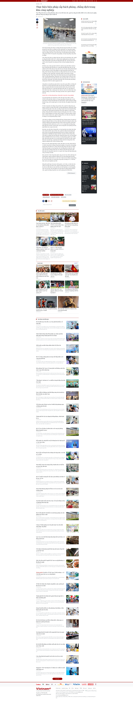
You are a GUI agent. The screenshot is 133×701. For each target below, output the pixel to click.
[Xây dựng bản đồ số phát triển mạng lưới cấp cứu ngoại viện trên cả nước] (72, 635)
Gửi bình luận (72, 205)
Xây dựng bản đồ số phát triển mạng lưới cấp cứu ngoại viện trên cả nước (50, 633)
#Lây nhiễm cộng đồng (55, 197)
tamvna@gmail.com (79, 692)
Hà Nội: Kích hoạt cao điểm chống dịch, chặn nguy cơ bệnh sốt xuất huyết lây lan (49, 620)
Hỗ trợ (73, 688)
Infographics (86, 82)
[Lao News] (52, 684)
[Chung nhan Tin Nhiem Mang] (91, 690)
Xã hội (37, 4)
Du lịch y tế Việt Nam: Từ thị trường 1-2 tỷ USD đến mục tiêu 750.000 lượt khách (50, 573)
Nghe (85, 171)
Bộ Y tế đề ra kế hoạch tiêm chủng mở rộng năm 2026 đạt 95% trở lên (50, 453)
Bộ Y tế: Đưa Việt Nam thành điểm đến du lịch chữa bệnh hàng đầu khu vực (89, 39)
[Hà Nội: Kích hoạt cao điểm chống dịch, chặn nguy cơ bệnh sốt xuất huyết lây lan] (72, 623)
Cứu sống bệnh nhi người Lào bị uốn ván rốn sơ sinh (49, 656)
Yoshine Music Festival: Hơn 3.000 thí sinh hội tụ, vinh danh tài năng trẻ (88, 122)
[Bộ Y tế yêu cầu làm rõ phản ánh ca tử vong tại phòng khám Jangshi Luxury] (72, 432)
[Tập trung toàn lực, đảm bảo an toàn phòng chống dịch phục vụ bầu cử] (43, 217)
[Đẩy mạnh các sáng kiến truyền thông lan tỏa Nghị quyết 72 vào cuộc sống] (72, 444)
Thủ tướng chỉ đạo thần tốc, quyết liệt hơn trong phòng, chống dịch (71, 224)
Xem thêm (57, 678)
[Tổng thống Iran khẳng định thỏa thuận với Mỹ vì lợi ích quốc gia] (93, 177)
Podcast (86, 163)
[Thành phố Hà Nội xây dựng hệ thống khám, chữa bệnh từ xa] (72, 420)
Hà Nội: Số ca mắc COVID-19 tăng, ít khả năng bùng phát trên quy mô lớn (89, 34)
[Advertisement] (59, 183)
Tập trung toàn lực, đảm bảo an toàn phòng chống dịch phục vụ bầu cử (43, 224)
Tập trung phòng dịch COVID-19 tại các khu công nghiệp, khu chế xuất (57, 224)
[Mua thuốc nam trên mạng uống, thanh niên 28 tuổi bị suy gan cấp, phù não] (72, 468)
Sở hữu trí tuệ (58, 688)
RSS (69, 688)
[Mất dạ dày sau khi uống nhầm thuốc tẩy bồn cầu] (72, 348)
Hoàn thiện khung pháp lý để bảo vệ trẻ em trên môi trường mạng (49, 489)
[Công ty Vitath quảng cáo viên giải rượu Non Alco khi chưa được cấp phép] (72, 528)
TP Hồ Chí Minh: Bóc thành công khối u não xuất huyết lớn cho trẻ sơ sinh (50, 584)
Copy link (37, 28)
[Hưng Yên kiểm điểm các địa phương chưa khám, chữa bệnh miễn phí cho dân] (72, 611)
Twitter (37, 22)
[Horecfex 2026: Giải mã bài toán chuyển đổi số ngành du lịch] (89, 132)
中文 (86, 0)
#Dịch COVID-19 (46, 194)
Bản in (37, 25)
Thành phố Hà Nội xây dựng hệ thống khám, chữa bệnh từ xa (50, 417)
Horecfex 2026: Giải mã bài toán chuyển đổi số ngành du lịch (89, 139)
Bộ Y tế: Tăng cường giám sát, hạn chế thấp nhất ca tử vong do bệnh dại (49, 357)
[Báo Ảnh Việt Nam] (90, 684)
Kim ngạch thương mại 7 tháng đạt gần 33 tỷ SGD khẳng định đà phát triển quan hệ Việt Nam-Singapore (89, 99)
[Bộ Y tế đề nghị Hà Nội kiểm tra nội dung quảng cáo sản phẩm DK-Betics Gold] (72, 516)
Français (80, 0)
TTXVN (81, 688)
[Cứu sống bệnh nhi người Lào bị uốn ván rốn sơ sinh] (72, 659)
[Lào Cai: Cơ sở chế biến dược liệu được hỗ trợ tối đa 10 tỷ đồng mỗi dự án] (72, 540)
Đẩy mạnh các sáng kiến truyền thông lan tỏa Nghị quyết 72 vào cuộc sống (50, 441)
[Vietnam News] (76, 684)
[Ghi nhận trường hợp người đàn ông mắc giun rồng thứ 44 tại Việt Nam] (72, 552)
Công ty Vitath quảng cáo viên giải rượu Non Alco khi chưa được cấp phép (49, 525)
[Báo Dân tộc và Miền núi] (37, 684)
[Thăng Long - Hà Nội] (92, 0)
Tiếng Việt (73, 0)
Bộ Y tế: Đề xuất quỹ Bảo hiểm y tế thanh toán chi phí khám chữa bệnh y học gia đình (89, 28)
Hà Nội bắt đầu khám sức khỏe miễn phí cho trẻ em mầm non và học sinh (50, 645)
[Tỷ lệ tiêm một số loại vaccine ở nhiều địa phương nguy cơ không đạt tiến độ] (72, 407)
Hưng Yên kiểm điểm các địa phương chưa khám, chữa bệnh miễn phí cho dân (50, 608)
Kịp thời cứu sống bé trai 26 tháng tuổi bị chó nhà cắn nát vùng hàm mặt (89, 22)
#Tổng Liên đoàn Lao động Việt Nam (56, 194)
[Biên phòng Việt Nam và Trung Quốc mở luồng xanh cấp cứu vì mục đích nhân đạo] (72, 371)
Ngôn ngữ (76, 688)
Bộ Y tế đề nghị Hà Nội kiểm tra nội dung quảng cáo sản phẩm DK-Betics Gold (50, 513)
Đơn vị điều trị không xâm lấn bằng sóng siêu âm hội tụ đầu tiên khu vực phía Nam (50, 393)
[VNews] (95, 684)
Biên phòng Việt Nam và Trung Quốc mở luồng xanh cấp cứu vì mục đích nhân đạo (50, 369)
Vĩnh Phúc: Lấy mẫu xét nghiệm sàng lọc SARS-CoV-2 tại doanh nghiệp (43, 249)
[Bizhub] (47, 684)
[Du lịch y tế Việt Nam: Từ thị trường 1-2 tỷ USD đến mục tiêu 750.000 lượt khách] (72, 576)
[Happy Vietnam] (60, 684)
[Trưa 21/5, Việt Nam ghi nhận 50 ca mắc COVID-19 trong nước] (57, 241)
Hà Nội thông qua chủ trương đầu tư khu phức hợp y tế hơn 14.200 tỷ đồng (89, 45)
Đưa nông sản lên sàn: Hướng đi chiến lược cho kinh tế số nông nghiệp (86, 187)
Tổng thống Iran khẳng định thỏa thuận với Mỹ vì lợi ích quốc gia (85, 177)
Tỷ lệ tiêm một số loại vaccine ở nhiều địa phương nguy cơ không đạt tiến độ (50, 405)
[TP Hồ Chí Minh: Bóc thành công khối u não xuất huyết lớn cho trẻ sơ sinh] (72, 587)
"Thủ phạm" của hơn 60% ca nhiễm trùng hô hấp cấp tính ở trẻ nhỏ (50, 381)
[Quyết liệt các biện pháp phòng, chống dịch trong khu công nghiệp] (58, 95)
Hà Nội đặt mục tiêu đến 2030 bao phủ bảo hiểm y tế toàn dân (49, 322)
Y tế (41, 4)
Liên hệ (94, 688)
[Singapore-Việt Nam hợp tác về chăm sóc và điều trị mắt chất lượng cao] (72, 671)
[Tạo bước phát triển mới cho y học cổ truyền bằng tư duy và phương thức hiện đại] (72, 504)
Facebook (37, 19)
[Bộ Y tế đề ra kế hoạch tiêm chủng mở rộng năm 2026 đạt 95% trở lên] (72, 456)
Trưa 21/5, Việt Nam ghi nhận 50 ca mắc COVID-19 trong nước (56, 249)
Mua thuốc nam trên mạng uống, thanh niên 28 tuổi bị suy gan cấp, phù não (50, 465)
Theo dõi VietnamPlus (66, 201)
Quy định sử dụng (65, 688)
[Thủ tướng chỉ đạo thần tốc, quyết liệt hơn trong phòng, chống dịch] (72, 217)
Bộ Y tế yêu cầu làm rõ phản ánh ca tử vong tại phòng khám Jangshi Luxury (49, 429)
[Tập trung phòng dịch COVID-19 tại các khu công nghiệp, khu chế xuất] (57, 217)
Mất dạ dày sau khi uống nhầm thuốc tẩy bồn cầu (48, 345)
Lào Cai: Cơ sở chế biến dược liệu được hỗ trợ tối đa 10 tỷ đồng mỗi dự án (50, 537)
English (77, 0)
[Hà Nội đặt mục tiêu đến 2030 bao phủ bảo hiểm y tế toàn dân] (72, 325)
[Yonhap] (68, 684)
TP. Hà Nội (64, 197)
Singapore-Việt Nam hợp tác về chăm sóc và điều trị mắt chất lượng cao (50, 668)
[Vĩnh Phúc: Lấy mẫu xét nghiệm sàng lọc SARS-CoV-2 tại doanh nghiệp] (43, 241)
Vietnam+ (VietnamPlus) (44, 1)
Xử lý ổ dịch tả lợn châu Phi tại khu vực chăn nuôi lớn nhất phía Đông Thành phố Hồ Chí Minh (49, 334)
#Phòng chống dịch (46, 197)
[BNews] (43, 684)
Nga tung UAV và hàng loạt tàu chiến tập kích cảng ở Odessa (85, 167)
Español (84, 0)
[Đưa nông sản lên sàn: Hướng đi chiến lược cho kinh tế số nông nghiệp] (93, 187)
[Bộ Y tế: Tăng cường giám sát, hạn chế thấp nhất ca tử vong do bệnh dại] (72, 360)
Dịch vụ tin (85, 688)
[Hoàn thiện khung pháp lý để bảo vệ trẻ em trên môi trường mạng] (72, 492)
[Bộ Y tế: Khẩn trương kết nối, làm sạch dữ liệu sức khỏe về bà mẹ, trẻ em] (72, 480)
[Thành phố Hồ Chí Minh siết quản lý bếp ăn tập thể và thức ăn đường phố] (72, 599)
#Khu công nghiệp (68, 194)
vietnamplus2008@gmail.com (63, 695)
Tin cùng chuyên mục (43, 319)
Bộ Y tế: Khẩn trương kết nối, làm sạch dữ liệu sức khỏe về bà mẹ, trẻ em (50, 477)
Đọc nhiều (85, 19)
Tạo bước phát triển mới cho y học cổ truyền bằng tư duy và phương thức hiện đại (50, 501)
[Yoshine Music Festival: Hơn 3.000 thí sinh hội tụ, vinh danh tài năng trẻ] (89, 114)
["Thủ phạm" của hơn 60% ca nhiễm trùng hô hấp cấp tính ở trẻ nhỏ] (72, 383)
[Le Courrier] (84, 684)
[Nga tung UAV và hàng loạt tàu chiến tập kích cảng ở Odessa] (93, 167)
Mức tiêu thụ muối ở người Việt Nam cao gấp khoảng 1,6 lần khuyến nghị (50, 561)
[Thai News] (55, 684)
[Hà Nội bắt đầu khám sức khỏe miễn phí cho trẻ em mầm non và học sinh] (72, 647)
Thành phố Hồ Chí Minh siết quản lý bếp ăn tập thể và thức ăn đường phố (49, 596)
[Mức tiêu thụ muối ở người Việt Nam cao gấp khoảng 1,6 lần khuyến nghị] (72, 564)
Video (85, 108)
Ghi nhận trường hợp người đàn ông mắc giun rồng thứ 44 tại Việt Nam (50, 549)
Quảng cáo (90, 688)
